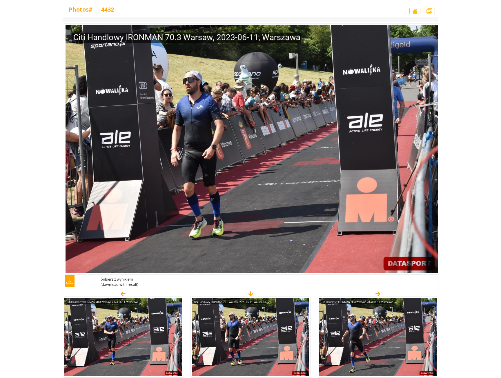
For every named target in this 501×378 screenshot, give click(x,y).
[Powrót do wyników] (414, 11)
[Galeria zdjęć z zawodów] (429, 11)
